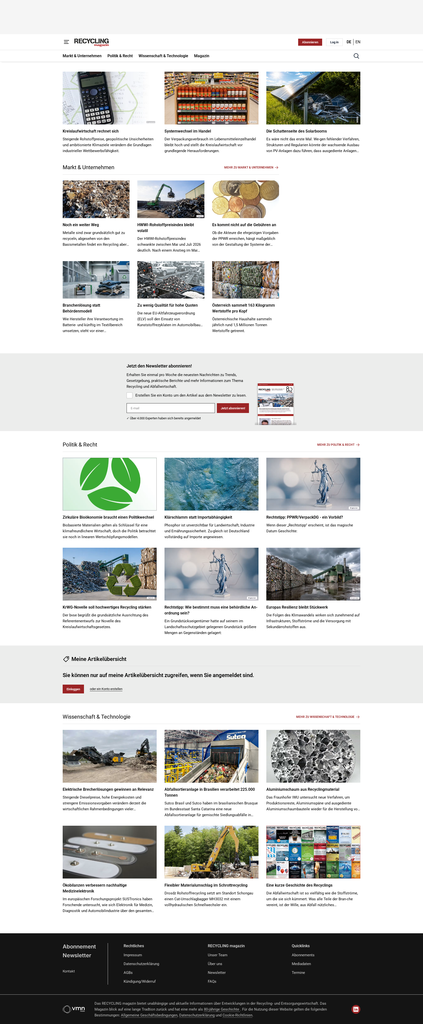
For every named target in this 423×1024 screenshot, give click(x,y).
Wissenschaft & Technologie (96, 717)
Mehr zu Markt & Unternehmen (248, 167)
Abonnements (303, 955)
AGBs (128, 972)
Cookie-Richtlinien (237, 1015)
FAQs (212, 981)
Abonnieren (310, 42)
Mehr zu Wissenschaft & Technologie (325, 717)
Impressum (133, 955)
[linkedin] (356, 1009)
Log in (334, 42)
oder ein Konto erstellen (106, 689)
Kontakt (69, 971)
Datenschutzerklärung (141, 964)
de (349, 42)
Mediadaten (301, 964)
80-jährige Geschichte (222, 1009)
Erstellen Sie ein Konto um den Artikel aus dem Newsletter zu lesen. (191, 395)
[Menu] (66, 42)
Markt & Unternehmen (88, 167)
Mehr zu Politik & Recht (335, 444)
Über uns (215, 964)
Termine (298, 972)
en (357, 42)
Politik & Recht (80, 445)
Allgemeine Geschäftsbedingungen (149, 1015)
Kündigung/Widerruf (140, 981)
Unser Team (217, 955)
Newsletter (77, 955)
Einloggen (73, 689)
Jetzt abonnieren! (233, 408)
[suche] (356, 56)
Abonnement (79, 946)
